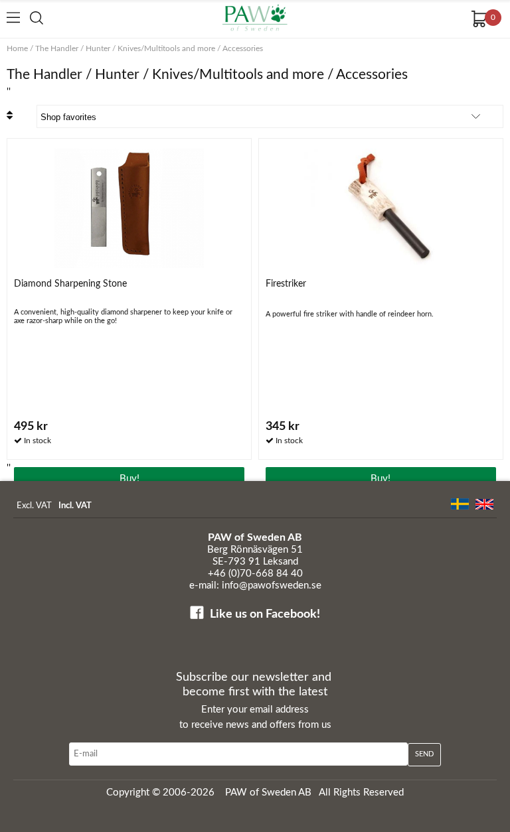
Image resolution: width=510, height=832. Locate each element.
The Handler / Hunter (72, 48)
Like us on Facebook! (265, 614)
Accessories (242, 48)
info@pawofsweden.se (271, 585)
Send (424, 754)
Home (17, 48)
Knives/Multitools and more (166, 48)
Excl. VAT (34, 506)
